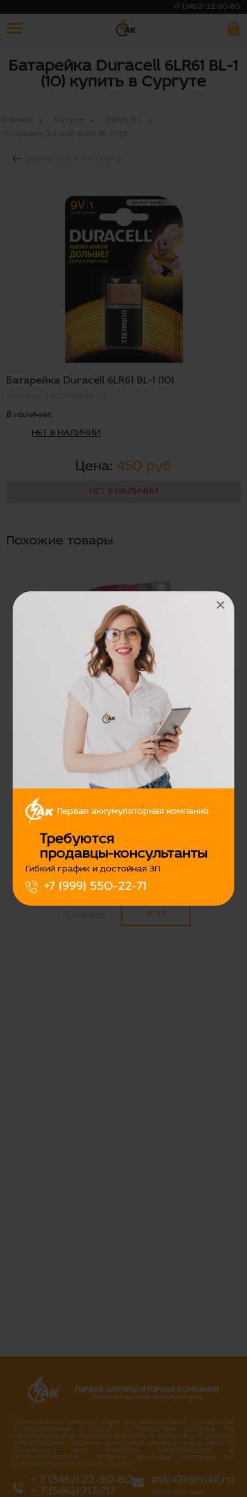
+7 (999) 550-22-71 (95, 886)
